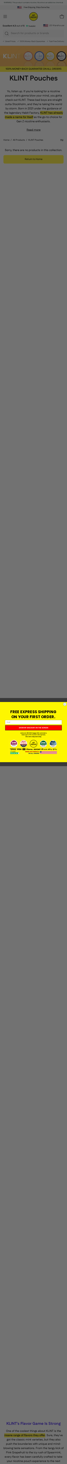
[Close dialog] (64, 704)
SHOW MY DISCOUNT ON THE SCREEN (33, 727)
